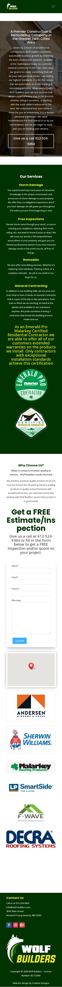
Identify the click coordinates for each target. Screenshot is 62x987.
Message (16, 600)
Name (15, 565)
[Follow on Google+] (22, 925)
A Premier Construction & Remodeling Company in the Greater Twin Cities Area (31, 37)
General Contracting (31, 286)
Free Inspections (31, 219)
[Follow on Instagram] (15, 925)
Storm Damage (31, 185)
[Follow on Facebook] (9, 925)
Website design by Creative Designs (31, 983)
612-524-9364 (22, 903)
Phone (16, 588)
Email (15, 577)
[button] (32, 666)
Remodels (31, 260)
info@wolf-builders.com (18, 907)
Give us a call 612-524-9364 (31, 141)
